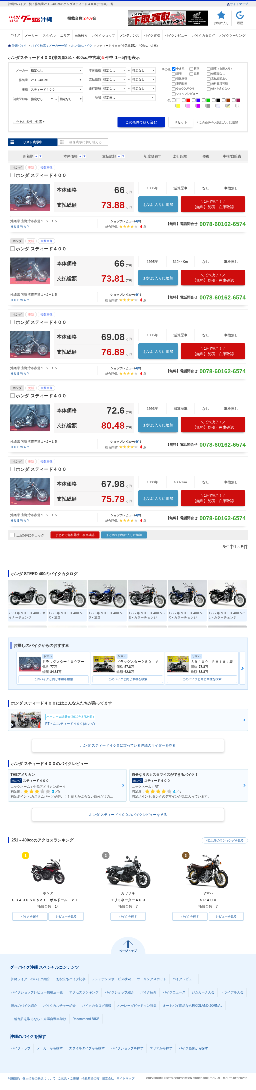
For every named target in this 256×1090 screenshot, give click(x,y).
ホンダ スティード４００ (41, 175)
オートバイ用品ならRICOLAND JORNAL (192, 1005)
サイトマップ (239, 4)
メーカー (31, 35)
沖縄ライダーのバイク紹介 (30, 979)
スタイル (49, 35)
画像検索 (81, 35)
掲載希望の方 (91, 1078)
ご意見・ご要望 (68, 1078)
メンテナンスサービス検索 (111, 979)
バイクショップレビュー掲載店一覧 (37, 992)
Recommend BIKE (86, 1019)
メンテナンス (129, 35)
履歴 (240, 23)
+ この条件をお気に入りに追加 (217, 122)
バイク (15, 35)
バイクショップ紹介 (119, 992)
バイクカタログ (203, 35)
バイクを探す (30, 916)
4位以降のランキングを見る (225, 840)
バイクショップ (103, 35)
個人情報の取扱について (39, 1078)
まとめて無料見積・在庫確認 (75, 535)
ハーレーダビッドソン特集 (137, 1005)
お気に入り (221, 23)
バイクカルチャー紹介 (59, 1005)
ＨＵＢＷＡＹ (20, 226)
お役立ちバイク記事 (71, 979)
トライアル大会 (232, 992)
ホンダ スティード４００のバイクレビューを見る (128, 815)
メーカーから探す (50, 1048)
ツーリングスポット (151, 979)
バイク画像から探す (193, 1048)
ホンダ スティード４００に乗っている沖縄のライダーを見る (128, 745)
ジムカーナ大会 (203, 992)
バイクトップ (20, 1048)
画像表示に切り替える (85, 142)
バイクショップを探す (127, 1048)
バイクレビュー (176, 35)
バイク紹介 (148, 992)
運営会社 (108, 1078)
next (242, 668)
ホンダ (17, 167)
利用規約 (14, 1078)
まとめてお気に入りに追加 (124, 535)
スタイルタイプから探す (87, 1048)
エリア (65, 35)
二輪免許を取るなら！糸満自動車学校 (38, 1019)
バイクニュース (174, 992)
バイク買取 (152, 35)
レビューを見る (66, 916)
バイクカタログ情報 (96, 1005)
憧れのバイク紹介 (24, 1005)
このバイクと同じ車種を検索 (53, 679)
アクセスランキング (83, 992)
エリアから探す (161, 1048)
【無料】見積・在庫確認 (213, 204)
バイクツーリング (233, 35)
